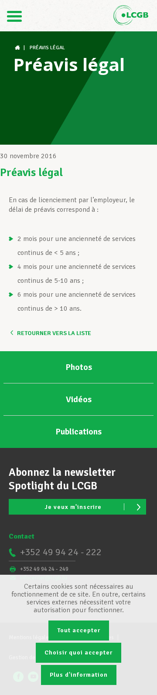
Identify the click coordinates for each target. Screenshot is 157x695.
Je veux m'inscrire (73, 507)
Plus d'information (79, 674)
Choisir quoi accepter (78, 652)
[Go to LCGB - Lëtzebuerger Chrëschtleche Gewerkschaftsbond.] (18, 47)
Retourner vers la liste (54, 333)
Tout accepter (78, 630)
